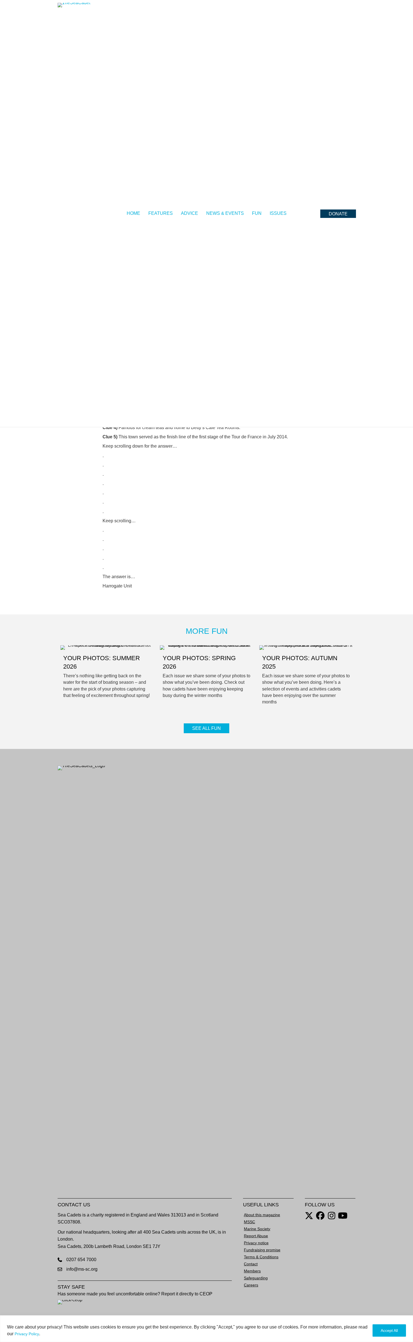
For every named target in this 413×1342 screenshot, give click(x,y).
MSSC (249, 1222)
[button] (338, 213)
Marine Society (257, 1229)
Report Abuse (256, 1236)
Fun (257, 213)
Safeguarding (256, 1278)
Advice (189, 213)
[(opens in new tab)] (98, 976)
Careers (251, 1285)
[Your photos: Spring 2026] (206, 677)
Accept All (389, 1330)
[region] (206, 1328)
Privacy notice (256, 1243)
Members (252, 1271)
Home (133, 213)
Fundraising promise (262, 1250)
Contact (251, 1264)
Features (160, 213)
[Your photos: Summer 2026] (107, 677)
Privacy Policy (27, 1334)
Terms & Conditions (261, 1257)
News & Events (225, 213)
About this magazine (262, 1215)
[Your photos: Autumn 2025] (306, 677)
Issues (278, 213)
